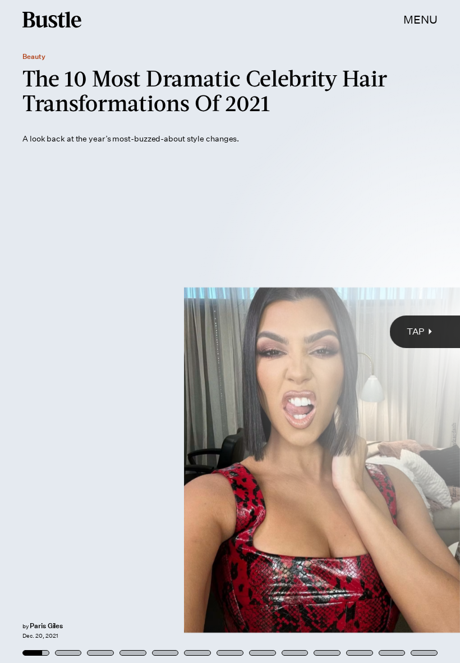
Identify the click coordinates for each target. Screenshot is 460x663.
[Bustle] (51, 19)
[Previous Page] (76, 331)
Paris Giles (46, 625)
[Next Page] (306, 331)
